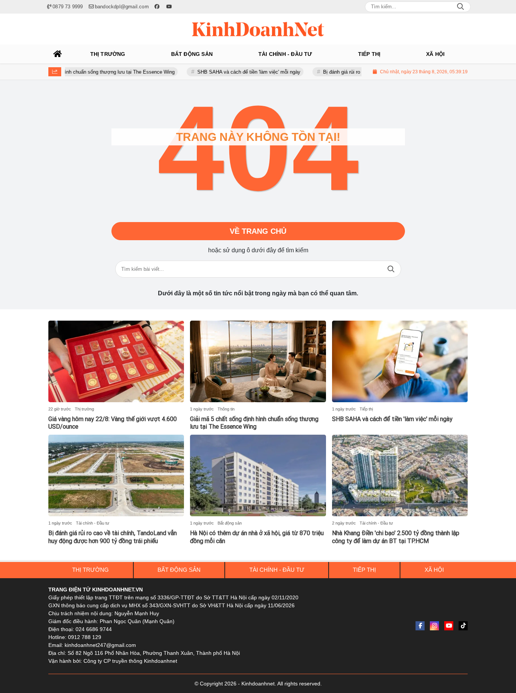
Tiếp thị (366, 409)
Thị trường (84, 409)
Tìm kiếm (391, 269)
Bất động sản (230, 523)
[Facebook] (420, 625)
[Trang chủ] (57, 54)
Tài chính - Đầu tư (92, 523)
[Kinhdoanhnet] (258, 29)
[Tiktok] (463, 625)
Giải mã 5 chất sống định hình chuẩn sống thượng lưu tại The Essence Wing (254, 423)
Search (460, 7)
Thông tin (226, 409)
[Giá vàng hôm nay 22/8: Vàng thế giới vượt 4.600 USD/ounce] (116, 361)
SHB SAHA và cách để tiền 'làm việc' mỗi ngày (234, 72)
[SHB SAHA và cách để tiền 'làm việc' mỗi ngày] (400, 361)
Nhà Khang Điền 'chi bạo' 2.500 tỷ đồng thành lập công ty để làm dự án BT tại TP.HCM (395, 537)
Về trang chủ (258, 231)
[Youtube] (448, 625)
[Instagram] (434, 625)
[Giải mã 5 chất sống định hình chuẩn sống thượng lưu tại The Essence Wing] (258, 361)
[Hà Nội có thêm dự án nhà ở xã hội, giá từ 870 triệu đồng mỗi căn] (258, 475)
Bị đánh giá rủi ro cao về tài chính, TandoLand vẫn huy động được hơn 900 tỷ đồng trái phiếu (112, 537)
